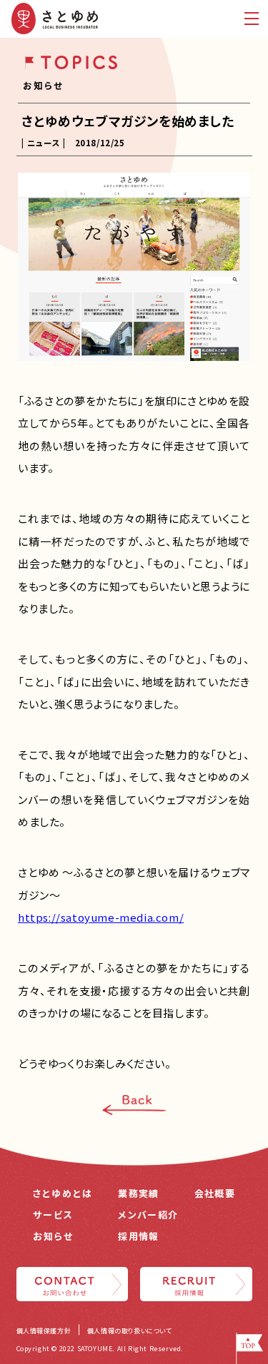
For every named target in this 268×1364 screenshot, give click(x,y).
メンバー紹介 (148, 1214)
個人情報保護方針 (43, 1330)
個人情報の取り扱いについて (129, 1330)
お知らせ (53, 1236)
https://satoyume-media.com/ (101, 917)
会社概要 (214, 1193)
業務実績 (138, 1193)
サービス (53, 1214)
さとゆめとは (63, 1193)
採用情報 (138, 1236)
